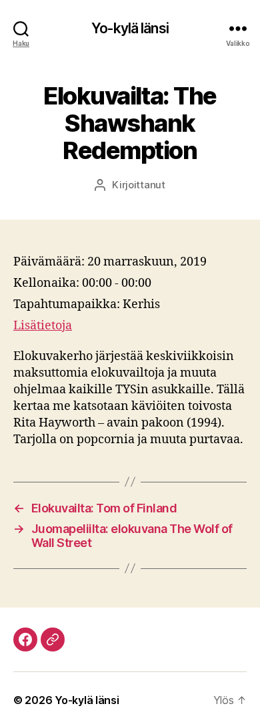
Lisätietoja (42, 325)
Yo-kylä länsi (130, 28)
